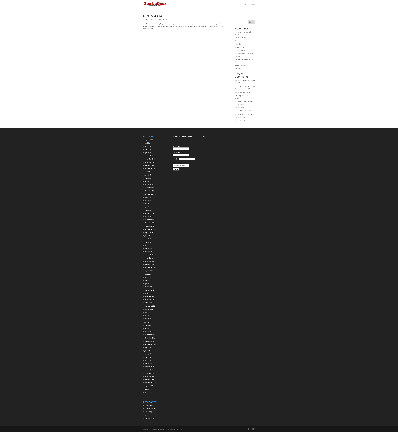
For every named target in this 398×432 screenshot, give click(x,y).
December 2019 (149, 373)
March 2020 (148, 363)
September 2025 (150, 169)
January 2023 (148, 255)
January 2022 (148, 293)
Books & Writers (150, 409)
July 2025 (147, 172)
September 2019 (150, 383)
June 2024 (147, 201)
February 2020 (149, 367)
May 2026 (147, 149)
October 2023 (149, 226)
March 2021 (148, 325)
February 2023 (149, 252)
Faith (146, 415)
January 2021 (148, 331)
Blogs (253, 4)
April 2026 (147, 153)
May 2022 (147, 280)
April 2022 (147, 284)
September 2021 (150, 306)
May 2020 (147, 357)
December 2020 (149, 335)
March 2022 (148, 287)
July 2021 (147, 312)
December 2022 (149, 258)
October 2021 (149, 303)
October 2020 (149, 341)
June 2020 (147, 354)
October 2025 (149, 165)
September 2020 (150, 344)
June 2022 (147, 277)
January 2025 (148, 185)
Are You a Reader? (241, 38)
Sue (146, 19)
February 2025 (149, 181)
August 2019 (148, 386)
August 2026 (148, 140)
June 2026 (147, 146)
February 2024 (149, 213)
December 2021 (149, 296)
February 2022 (149, 290)
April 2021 (147, 322)
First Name (176, 146)
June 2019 (147, 392)
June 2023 (147, 239)
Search (251, 22)
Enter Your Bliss (152, 15)
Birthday (175, 159)
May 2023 (147, 242)
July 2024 (147, 197)
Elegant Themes (158, 429)
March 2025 (148, 178)
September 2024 (150, 194)
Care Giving (148, 412)
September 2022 (150, 268)
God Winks (238, 68)
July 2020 (147, 351)
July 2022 (147, 274)
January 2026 (148, 156)
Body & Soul (163, 19)
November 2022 (149, 261)
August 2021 (148, 309)
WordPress (178, 429)
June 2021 (147, 316)
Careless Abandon (241, 50)
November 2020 (149, 338)
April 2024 (147, 207)
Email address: (177, 163)
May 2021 (147, 319)
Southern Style (240, 47)
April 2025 (147, 175)
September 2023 (150, 229)
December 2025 (149, 159)
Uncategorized (149, 418)
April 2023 (147, 245)
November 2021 (149, 300)
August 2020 (148, 347)
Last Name (176, 153)
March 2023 (148, 248)
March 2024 (148, 210)
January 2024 (148, 217)
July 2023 (147, 236)
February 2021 (149, 328)
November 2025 (149, 162)
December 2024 (149, 188)
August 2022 (148, 271)
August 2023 (148, 232)
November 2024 (149, 191)
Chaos (237, 41)
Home (246, 4)
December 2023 (149, 220)
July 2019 (147, 389)
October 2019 (149, 379)
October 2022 (149, 264)
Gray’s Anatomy (240, 65)
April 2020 (147, 360)
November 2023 (149, 223)
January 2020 (148, 370)
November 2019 (149, 376)
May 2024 (147, 204)
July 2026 (147, 143)
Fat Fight (238, 44)
